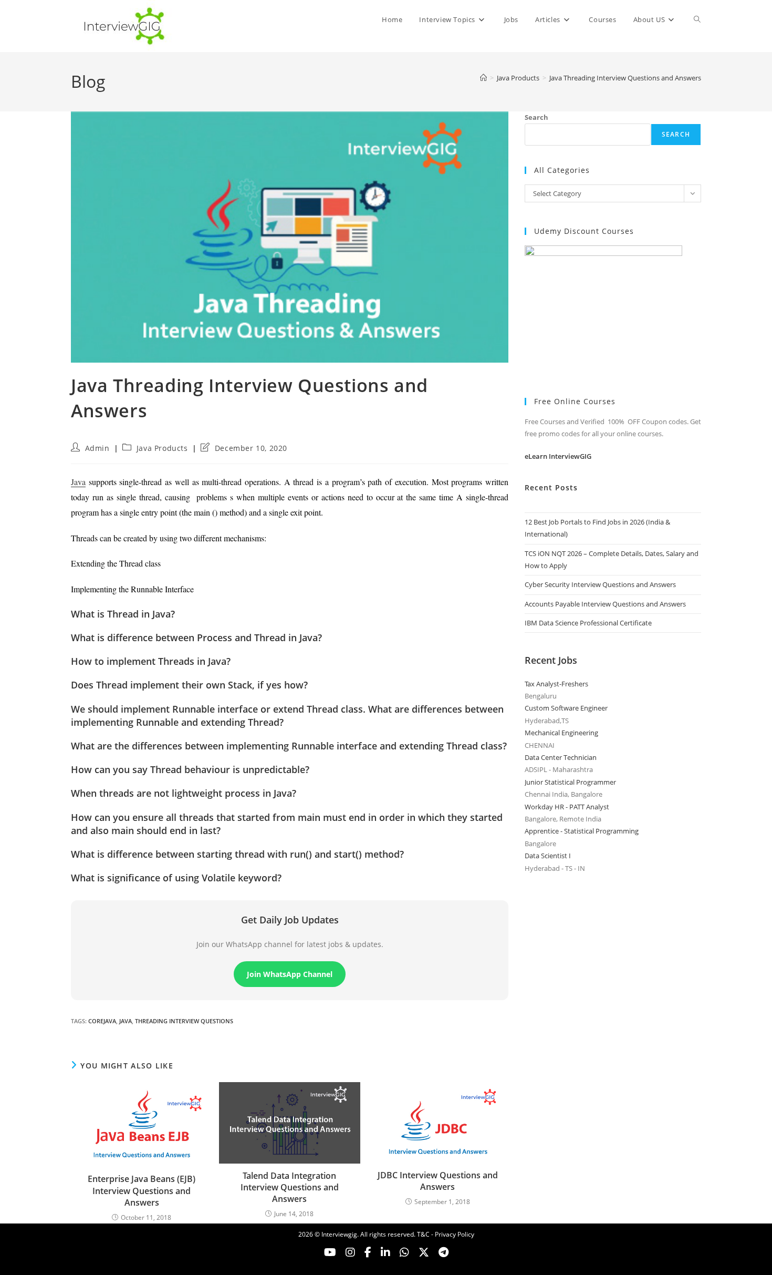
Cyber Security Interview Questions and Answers (600, 584)
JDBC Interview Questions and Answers (438, 1180)
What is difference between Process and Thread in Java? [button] (196, 637)
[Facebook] (367, 1252)
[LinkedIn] (385, 1252)
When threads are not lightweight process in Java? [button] (183, 793)
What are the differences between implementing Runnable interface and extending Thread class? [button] (289, 745)
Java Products (162, 448)
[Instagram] (350, 1252)
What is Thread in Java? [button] (123, 614)
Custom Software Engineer (566, 708)
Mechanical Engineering (561, 732)
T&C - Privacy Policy (445, 1234)
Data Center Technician (561, 757)
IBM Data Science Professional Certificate (588, 623)
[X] (404, 1252)
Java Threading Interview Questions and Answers (625, 78)
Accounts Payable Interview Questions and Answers (605, 604)
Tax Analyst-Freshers (556, 683)
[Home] (483, 78)
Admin (97, 448)
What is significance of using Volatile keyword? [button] (176, 877)
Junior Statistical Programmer (570, 782)
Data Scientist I (548, 855)
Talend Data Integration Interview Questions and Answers (290, 1187)
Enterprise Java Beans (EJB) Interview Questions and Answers (141, 1190)
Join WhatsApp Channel (289, 974)
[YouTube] (330, 1252)
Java (78, 481)
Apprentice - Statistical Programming (582, 831)
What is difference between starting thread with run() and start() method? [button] (237, 854)
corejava (102, 1021)
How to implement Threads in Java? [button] (151, 661)
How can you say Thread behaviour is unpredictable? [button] (190, 769)
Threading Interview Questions (184, 1021)
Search (536, 117)
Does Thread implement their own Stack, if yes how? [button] (189, 684)
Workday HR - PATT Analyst (567, 806)
